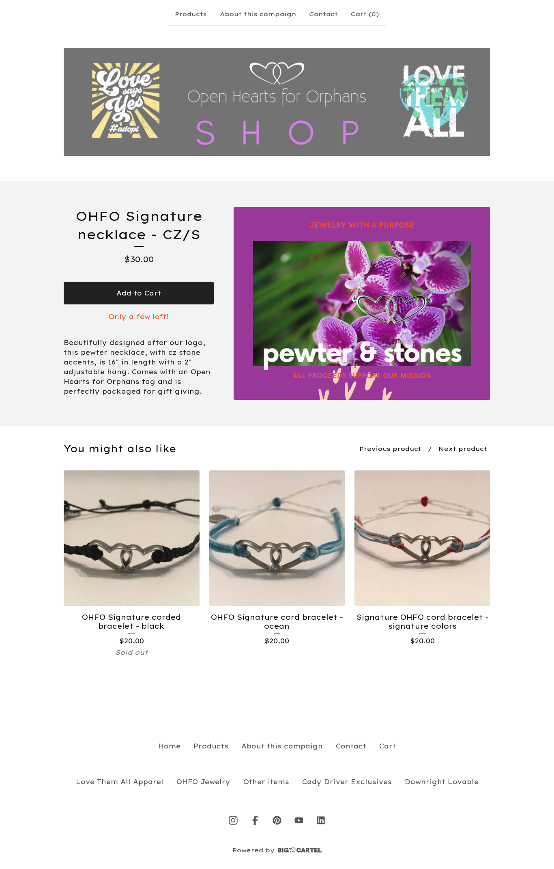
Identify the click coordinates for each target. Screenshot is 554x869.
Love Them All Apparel (119, 782)
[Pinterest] (277, 820)
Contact (323, 14)
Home (169, 746)
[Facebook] (255, 820)
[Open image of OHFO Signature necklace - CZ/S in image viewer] (362, 303)
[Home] (277, 102)
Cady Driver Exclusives (347, 782)
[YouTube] (299, 820)
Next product (462, 449)
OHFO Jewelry (203, 782)
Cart (387, 746)
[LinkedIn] (321, 820)
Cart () (365, 14)
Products (191, 14)
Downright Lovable (442, 782)
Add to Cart (138, 293)
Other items (266, 782)
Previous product (390, 449)
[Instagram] (233, 820)
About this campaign (258, 14)
